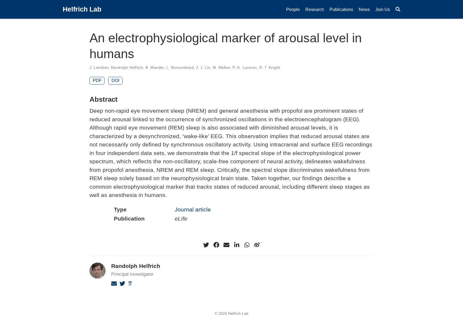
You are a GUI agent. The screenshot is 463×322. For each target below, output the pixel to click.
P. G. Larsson (245, 67)
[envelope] (226, 245)
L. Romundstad (180, 67)
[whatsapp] (247, 245)
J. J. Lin (203, 67)
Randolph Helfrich (127, 67)
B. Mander (154, 67)
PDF (97, 80)
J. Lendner (99, 67)
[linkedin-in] (237, 245)
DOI (115, 80)
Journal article (193, 209)
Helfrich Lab (82, 9)
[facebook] (216, 245)
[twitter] (206, 245)
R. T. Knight (269, 67)
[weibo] (257, 245)
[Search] (397, 9)
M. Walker (221, 67)
